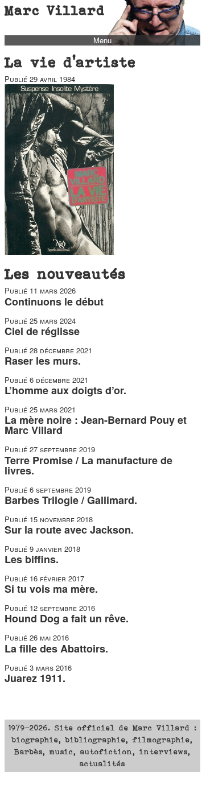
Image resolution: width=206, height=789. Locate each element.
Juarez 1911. (35, 678)
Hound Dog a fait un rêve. (67, 618)
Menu (102, 40)
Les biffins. (32, 559)
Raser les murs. (43, 360)
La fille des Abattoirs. (56, 648)
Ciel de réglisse (42, 331)
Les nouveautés (65, 273)
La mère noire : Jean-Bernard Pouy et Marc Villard (96, 424)
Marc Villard (55, 10)
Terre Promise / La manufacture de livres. (88, 465)
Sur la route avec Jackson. (69, 529)
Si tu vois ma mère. (51, 588)
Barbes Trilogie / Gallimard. (71, 500)
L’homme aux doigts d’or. (65, 390)
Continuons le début (54, 301)
